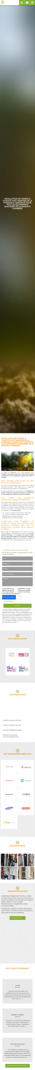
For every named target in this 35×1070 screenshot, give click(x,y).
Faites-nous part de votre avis (16, 1066)
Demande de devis (16, 918)
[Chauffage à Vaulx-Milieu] (9, 873)
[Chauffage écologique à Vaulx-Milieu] (9, 860)
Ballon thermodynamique (12, 730)
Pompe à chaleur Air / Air (12, 725)
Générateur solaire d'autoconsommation (11, 736)
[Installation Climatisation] (26, 873)
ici (16, 622)
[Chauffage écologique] (26, 860)
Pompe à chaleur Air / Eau (12, 720)
